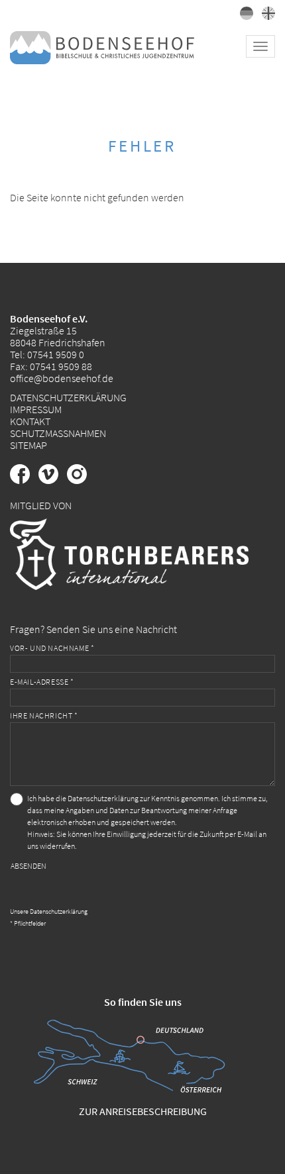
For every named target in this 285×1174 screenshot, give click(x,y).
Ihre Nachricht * (44, 715)
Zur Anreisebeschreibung (143, 1111)
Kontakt (30, 421)
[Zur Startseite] (102, 46)
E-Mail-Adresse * (42, 682)
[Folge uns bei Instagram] (80, 480)
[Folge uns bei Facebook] (24, 480)
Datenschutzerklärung (68, 397)
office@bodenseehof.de (61, 378)
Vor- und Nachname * (52, 648)
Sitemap (28, 445)
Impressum (36, 409)
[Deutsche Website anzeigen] (244, 16)
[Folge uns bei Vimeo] (52, 480)
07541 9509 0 (55, 354)
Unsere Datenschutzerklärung (48, 911)
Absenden (28, 866)
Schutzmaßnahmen (58, 433)
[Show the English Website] (265, 16)
